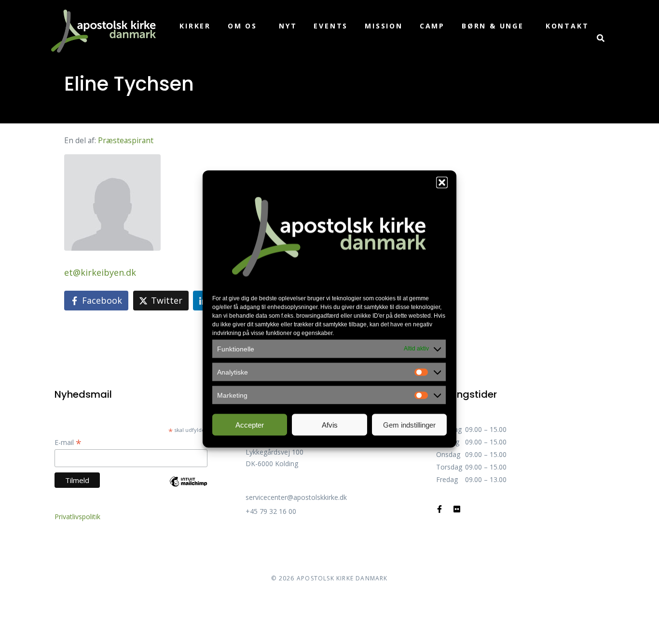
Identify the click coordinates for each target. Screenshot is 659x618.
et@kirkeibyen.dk (100, 272)
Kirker (195, 25)
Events (331, 25)
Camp (432, 25)
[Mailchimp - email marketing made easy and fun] (188, 488)
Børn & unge (493, 25)
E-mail (68, 442)
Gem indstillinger (409, 424)
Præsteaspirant (125, 140)
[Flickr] (457, 509)
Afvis (330, 424)
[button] (442, 183)
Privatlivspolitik (77, 516)
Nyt (288, 25)
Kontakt (567, 25)
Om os (242, 25)
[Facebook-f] (439, 509)
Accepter (249, 424)
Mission (384, 25)
